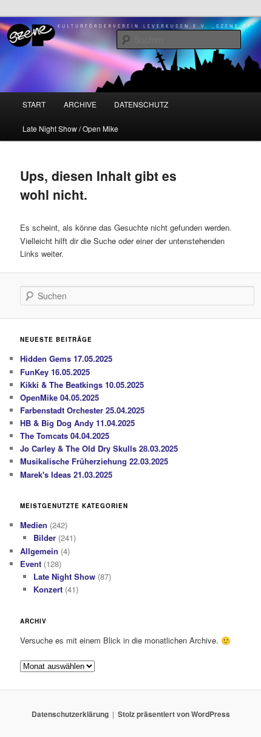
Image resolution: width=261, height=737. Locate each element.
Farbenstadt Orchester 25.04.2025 (82, 410)
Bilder (44, 537)
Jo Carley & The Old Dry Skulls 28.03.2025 (99, 448)
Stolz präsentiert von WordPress (174, 713)
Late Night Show (64, 576)
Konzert (48, 589)
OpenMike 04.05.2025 (59, 397)
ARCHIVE (80, 104)
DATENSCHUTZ (141, 104)
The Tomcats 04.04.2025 (64, 435)
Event (30, 563)
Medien (33, 525)
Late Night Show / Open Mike (70, 128)
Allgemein (39, 551)
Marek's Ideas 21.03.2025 (66, 474)
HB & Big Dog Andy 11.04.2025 (77, 423)
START (34, 104)
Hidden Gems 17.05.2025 (66, 358)
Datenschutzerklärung (70, 713)
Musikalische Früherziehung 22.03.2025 (94, 461)
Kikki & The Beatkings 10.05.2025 (82, 384)
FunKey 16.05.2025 (55, 372)
